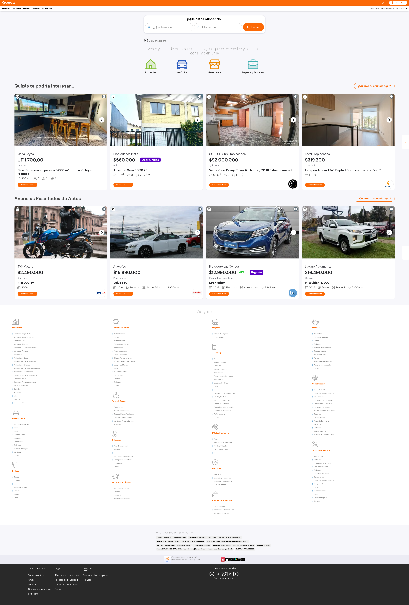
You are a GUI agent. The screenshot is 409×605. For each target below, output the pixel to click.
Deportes (216, 468)
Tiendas (87, 579)
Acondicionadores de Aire (224, 407)
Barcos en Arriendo (121, 410)
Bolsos (16, 477)
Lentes (16, 484)
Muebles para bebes (122, 498)
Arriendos (18, 354)
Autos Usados (119, 334)
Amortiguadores (120, 351)
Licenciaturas (119, 453)
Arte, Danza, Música (121, 446)
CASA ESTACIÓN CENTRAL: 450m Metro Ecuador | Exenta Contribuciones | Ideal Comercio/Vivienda (195, 549)
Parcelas (17, 392)
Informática (218, 372)
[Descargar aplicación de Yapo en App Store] (230, 559)
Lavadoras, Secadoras (222, 410)
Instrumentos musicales (223, 442)
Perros (316, 358)
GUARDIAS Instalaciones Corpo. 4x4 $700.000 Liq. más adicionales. (215, 538)
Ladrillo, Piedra (319, 417)
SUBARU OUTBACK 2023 (245, 549)
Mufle (116, 368)
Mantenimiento (320, 431)
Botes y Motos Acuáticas (124, 414)
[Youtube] (236, 574)
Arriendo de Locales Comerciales (27, 368)
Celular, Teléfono (220, 369)
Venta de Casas (20, 341)
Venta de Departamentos (24, 337)
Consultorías (319, 477)
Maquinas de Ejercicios (223, 481)
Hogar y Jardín (19, 418)
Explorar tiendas (374, 8)
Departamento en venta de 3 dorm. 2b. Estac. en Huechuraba (180, 541)
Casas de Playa (20, 379)
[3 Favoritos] (209, 97)
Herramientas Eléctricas (323, 400)
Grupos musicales (221, 449)
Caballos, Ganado (321, 337)
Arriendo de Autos (121, 344)
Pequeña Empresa (321, 467)
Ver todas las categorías (95, 575)
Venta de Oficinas (21, 344)
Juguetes (117, 495)
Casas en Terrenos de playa (25, 382)
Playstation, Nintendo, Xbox (225, 393)
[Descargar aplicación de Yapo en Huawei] (222, 559)
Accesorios (118, 348)
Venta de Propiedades (23, 334)
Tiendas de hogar (21, 448)
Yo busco (117, 424)
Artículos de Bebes (21, 424)
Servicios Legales (320, 498)
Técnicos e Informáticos (123, 456)
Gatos (316, 341)
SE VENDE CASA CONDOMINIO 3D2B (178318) (173, 545)
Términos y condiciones (67, 575)
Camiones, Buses (120, 354)
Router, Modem (220, 397)
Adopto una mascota (322, 365)
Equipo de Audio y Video (223, 376)
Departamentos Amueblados (25, 375)
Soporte (32, 584)
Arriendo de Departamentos (25, 361)
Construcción (318, 384)
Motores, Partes (120, 372)
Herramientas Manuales (323, 404)
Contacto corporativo (39, 589)
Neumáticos (118, 375)
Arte (216, 439)
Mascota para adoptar (323, 361)
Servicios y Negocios (321, 450)
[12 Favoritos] (305, 97)
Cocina (16, 428)
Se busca (17, 445)
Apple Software (220, 362)
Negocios (17, 399)
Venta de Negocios (321, 473)
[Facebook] (212, 574)
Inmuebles (6, 8)
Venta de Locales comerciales (25, 348)
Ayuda (31, 579)
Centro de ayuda (401, 8)
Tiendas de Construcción (324, 435)
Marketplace (47, 8)
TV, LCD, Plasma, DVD (222, 400)
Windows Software (221, 404)
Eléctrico (317, 414)
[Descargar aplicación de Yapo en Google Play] (240, 559)
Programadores (320, 484)
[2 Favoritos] (17, 97)
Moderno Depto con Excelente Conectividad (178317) (233, 545)
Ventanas (18, 452)
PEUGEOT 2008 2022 (202, 545)
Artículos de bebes (121, 488)
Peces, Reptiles (320, 354)
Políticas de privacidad (66, 579)
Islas (15, 396)
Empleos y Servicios (31, 8)
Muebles (17, 438)
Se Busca (117, 382)
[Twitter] (224, 574)
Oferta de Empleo (221, 334)
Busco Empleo (219, 337)
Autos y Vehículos (120, 327)
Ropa (16, 498)
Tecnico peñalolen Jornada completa (171, 538)
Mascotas (317, 327)
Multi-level (318, 460)
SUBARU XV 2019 (263, 545)
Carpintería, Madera (321, 390)
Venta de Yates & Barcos (124, 421)
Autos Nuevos (119, 341)
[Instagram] (218, 574)
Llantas (117, 379)
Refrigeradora (219, 414)
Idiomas (117, 449)
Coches (117, 492)
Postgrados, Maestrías (123, 460)
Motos (116, 337)
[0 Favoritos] (113, 209)
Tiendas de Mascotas (322, 348)
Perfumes (17, 491)
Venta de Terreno (21, 351)
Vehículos (17, 8)
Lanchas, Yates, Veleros (123, 417)
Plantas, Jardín (19, 435)
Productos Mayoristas (322, 463)
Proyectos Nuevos (21, 403)
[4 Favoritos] (113, 97)
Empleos (216, 327)
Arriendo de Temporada (23, 372)
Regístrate (33, 593)
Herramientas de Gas (322, 407)
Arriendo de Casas (21, 358)
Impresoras (218, 379)
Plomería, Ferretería (321, 421)
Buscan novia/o (320, 351)
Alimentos (318, 334)
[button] (101, 119)
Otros (16, 455)
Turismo (317, 501)
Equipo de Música (121, 365)
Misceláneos (319, 397)
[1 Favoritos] (17, 209)
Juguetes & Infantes (121, 482)
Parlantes (217, 390)
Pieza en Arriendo (21, 385)
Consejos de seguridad (388, 8)
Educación (117, 440)
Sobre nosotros (36, 575)
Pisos (16, 431)
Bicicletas (217, 474)
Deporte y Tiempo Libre (223, 478)
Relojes (16, 494)
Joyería (17, 480)
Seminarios (118, 463)
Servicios (317, 424)
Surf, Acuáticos (220, 485)
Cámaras (217, 366)
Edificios (17, 389)
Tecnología (217, 353)
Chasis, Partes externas (123, 358)
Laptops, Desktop (221, 383)
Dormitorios (18, 442)
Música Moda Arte (220, 433)
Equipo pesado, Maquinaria (124, 361)
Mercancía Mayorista (222, 500)
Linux (216, 386)
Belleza (15, 471)
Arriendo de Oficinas (22, 365)
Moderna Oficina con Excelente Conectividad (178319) (227, 541)
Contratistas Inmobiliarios (324, 393)
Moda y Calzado (20, 487)
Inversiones (318, 456)
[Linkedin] (230, 574)
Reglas (58, 589)
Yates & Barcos (119, 401)
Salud (316, 494)
